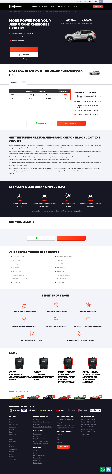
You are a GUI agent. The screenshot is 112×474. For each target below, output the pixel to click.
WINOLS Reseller (18, 260)
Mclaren (11, 439)
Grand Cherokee (32, 12)
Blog (90, 2)
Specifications (18, 12)
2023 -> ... (40, 12)
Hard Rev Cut (16, 282)
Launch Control (61, 282)
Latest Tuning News (39, 455)
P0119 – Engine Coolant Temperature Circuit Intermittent (66, 377)
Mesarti (11, 447)
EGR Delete (16, 267)
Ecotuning (15, 264)
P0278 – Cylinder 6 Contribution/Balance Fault (23, 375)
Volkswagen (12, 427)
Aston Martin (13, 449)
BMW (10, 422)
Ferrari (11, 444)
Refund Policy (37, 460)
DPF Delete (60, 264)
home (10, 12)
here (22, 206)
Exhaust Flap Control (18, 275)
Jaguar (11, 437)
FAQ (85, 2)
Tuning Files (35, 6)
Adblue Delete (17, 271)
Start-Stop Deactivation (63, 275)
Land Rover (12, 434)
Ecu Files (36, 436)
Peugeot (11, 456)
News (52, 6)
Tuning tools (60, 6)
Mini (10, 454)
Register (98, 6)
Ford (10, 432)
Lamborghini (12, 442)
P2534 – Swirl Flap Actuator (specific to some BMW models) (91, 377)
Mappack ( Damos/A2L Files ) (65, 256)
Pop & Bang (60, 260)
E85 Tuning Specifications (40, 441)
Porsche (11, 429)
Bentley (11, 451)
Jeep (24, 12)
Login (95, 2)
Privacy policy (37, 458)
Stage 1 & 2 (36, 419)
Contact (75, 6)
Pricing (79, 2)
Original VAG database (39, 439)
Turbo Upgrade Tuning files (41, 444)
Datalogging (60, 271)
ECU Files (45, 6)
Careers (35, 450)
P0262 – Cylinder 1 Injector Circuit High (44, 375)
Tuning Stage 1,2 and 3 (19, 256)
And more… (12, 459)
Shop (69, 6)
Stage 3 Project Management (41, 422)
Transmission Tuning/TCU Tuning (22, 279)
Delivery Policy (37, 463)
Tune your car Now (24, 49)
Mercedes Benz (13, 424)
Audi (10, 419)
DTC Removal (61, 267)
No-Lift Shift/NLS (62, 279)
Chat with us (24, 54)
